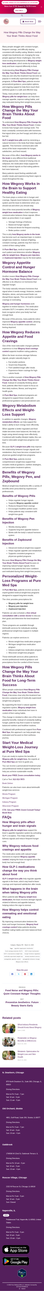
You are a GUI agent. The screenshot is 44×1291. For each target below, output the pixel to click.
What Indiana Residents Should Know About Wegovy (29, 1026)
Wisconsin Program (10, 806)
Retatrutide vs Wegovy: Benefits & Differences (27, 1039)
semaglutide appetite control (12, 959)
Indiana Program (9, 802)
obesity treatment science (32, 956)
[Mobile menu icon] (40, 21)
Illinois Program (8, 794)
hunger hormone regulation (32, 953)
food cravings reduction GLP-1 (14, 951)
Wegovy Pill (19, 945)
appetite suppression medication (23, 948)
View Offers (20, 10)
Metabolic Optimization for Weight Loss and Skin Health (28, 1054)
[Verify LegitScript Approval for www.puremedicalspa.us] (22, 1273)
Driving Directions (13, 1089)
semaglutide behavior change (31, 959)
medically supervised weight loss (13, 956)
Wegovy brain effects (22, 961)
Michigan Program (10, 798)
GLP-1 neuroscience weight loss (13, 953)
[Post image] (8, 1028)
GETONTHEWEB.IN (22, 1286)
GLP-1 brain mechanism (32, 951)
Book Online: (7, 783)
